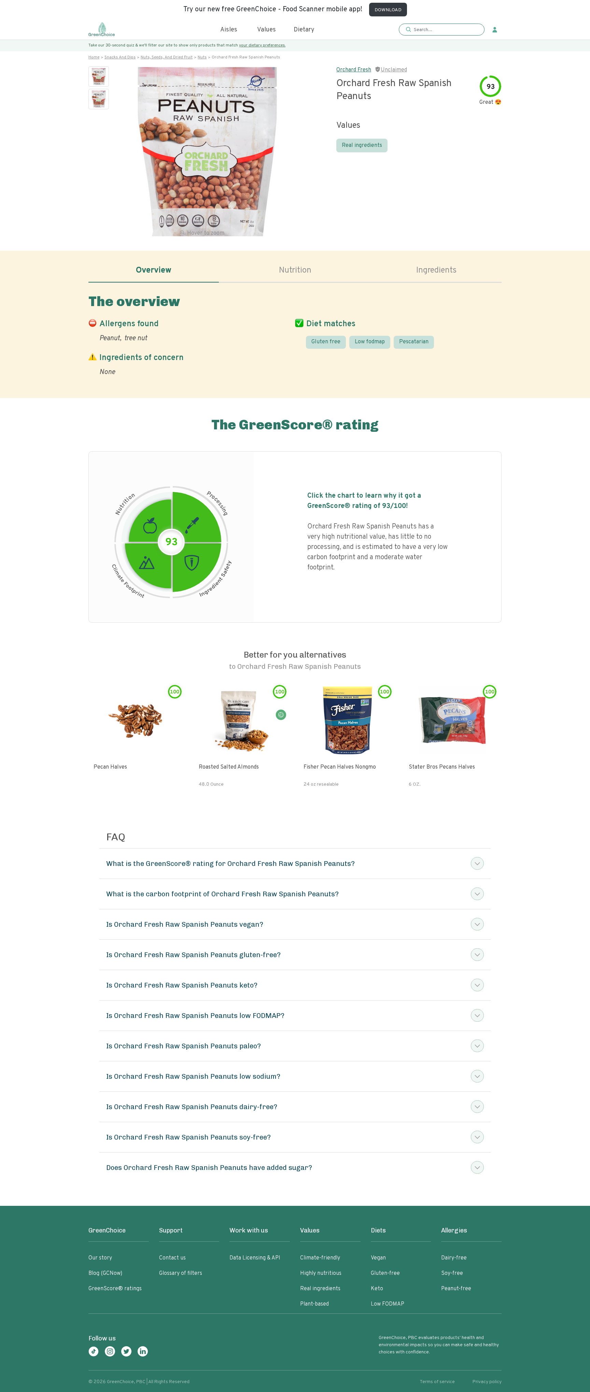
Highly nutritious (320, 1273)
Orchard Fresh (353, 70)
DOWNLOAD (388, 10)
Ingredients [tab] (436, 270)
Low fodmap (370, 342)
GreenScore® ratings (115, 1288)
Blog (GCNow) (105, 1273)
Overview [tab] (153, 270)
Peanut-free (456, 1288)
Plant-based (314, 1304)
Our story (100, 1258)
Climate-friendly (320, 1258)
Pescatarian (414, 342)
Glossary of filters (180, 1273)
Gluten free (325, 342)
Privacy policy (487, 1382)
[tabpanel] (295, 333)
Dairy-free (454, 1258)
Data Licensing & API (254, 1258)
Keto (377, 1288)
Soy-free (452, 1273)
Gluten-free (385, 1273)
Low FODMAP (387, 1304)
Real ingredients (362, 145)
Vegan (378, 1258)
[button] (441, 30)
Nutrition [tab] (295, 270)
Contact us (172, 1258)
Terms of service (437, 1382)
